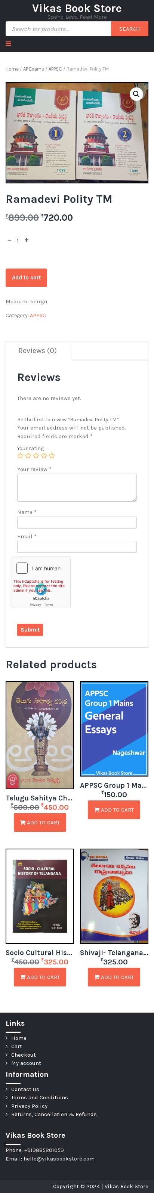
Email (27, 536)
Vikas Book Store (77, 8)
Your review (34, 469)
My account (26, 1063)
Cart (16, 1046)
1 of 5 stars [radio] (20, 455)
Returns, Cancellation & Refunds (54, 1114)
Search (129, 28)
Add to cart (26, 277)
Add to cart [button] (42, 822)
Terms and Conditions (39, 1097)
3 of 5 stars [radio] (36, 455)
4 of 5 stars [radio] (44, 455)
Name (27, 512)
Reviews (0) (37, 350)
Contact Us (25, 1089)
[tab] (37, 350)
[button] (136, 94)
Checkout (23, 1054)
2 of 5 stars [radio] (28, 455)
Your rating (30, 448)
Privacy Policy (29, 1106)
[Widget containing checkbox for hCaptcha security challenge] (41, 582)
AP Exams (33, 69)
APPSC (55, 69)
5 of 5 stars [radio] (52, 455)
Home (12, 69)
